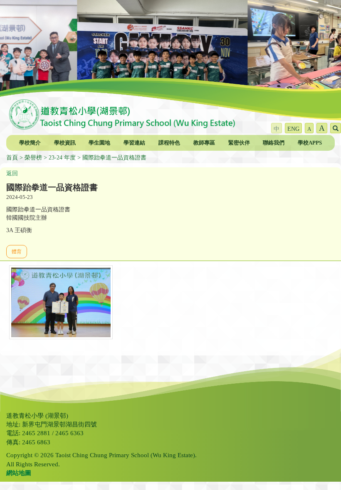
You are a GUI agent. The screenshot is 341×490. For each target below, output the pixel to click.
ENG (293, 129)
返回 (12, 173)
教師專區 (204, 143)
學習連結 (134, 143)
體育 (17, 252)
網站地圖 (18, 473)
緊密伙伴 (239, 143)
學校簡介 (30, 143)
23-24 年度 (62, 157)
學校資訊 (65, 143)
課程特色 (169, 143)
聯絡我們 (273, 143)
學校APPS (310, 143)
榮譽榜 (33, 157)
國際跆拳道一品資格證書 (114, 157)
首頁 (12, 157)
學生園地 (99, 143)
